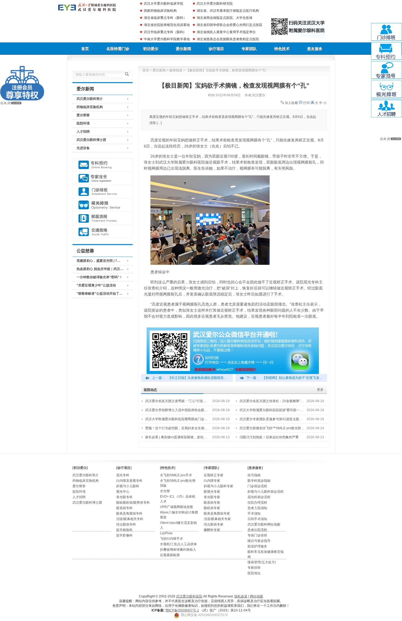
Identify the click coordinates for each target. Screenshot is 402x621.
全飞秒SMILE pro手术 (176, 475)
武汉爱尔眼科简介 (90, 99)
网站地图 (256, 596)
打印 (306, 103)
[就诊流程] (102, 218)
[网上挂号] (102, 178)
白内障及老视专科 (129, 481)
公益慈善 (85, 250)
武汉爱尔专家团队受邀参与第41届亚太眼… (271, 419)
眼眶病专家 (212, 508)
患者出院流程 (257, 530)
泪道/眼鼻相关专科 (129, 519)
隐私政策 (240, 596)
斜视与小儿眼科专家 (218, 486)
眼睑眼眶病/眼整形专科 (133, 502)
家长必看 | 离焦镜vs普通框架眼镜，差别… (176, 437)
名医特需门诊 (117, 49)
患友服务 (314, 49)
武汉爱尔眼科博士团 (91, 140)
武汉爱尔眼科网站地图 (263, 524)
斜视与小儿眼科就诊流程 (265, 492)
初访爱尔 (150, 49)
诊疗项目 (216, 49)
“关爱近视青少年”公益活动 (96, 285)
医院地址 (254, 573)
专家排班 (254, 568)
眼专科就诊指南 (258, 481)
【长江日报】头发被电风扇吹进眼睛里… (197, 378)
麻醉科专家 (212, 530)
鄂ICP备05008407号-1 (182, 610)
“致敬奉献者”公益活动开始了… (100, 293)
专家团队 (249, 49)
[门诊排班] (102, 191)
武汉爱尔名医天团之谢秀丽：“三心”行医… (175, 401)
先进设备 (83, 148)
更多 (320, 389)
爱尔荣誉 (83, 115)
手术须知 (254, 513)
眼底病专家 (212, 502)
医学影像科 (124, 535)
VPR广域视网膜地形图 (176, 507)
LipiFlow (166, 533)
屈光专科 (122, 475)
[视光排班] (102, 205)
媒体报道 (175, 70)
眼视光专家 (212, 492)
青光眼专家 (212, 497)
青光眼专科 (124, 497)
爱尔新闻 (183, 49)
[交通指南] (102, 232)
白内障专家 (212, 481)
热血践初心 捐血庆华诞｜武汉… (100, 269)
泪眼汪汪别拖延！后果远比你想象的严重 (269, 437)
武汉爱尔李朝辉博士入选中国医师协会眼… (176, 410)
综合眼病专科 (126, 524)
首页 (85, 49)
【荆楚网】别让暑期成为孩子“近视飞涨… (292, 378)
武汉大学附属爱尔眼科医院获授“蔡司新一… (271, 410)
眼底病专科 (124, 508)
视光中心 (122, 492)
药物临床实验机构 (90, 107)
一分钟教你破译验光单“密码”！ (100, 277)
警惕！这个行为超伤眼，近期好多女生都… (176, 428)
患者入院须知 (257, 508)
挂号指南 (254, 475)
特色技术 (282, 49)
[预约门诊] (102, 165)
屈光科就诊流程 (258, 497)
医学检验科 (124, 530)
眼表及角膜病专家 (217, 513)
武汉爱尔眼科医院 (189, 596)
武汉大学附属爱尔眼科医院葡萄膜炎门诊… (176, 419)
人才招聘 (83, 132)
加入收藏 (291, 103)
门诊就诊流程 (257, 486)
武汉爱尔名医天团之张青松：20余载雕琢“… (272, 401)
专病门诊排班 (257, 535)
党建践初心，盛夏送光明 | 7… (98, 261)
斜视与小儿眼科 (127, 486)
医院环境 (83, 123)
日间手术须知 (257, 519)
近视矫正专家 (213, 475)
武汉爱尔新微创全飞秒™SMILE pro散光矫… (272, 428)
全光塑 (165, 491)
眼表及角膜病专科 (129, 513)
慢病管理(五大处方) (261, 562)
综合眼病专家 (213, 524)
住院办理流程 (257, 502)
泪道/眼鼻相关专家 (217, 519)
